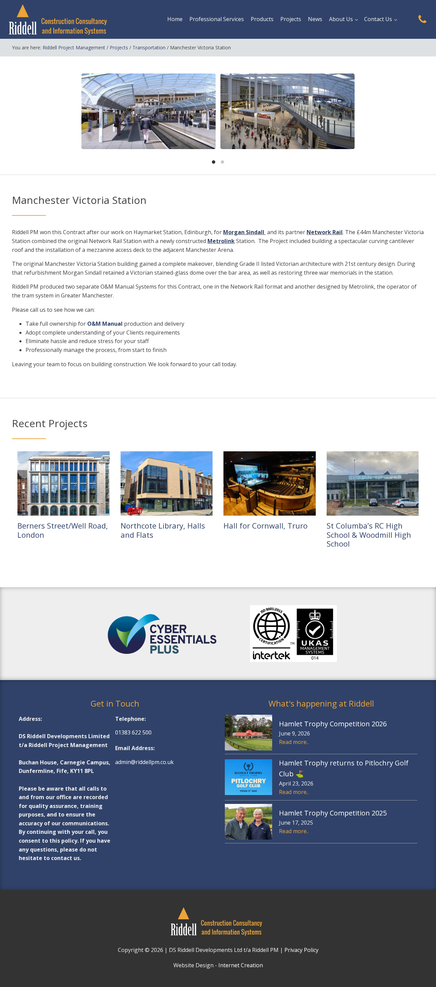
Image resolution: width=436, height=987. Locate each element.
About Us (341, 19)
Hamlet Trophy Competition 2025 (333, 813)
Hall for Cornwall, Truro (265, 525)
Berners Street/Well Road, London (62, 530)
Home (175, 19)
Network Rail (325, 232)
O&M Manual (105, 323)
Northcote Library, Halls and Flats (163, 530)
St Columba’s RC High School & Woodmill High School (369, 534)
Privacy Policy (301, 950)
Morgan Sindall (244, 232)
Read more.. (294, 742)
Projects (290, 19)
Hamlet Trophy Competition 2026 (333, 723)
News (315, 19)
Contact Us (378, 19)
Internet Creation (240, 965)
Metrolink (221, 241)
